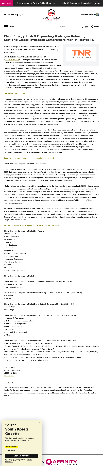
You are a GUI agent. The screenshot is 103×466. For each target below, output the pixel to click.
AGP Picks (6, 3)
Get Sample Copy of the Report (16, 93)
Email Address (11, 447)
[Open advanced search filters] (86, 26)
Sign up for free (21, 455)
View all (98, 3)
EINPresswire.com (12, 60)
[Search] (81, 26)
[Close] (39, 422)
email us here (9, 376)
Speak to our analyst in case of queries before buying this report (29, 158)
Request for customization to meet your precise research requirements (31, 225)
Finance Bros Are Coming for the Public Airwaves (32, 3)
